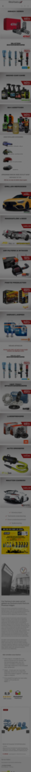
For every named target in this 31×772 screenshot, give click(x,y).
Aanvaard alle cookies (15, 105)
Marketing (6, 95)
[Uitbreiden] (29, 90)
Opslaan (15, 109)
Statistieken (6, 92)
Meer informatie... (21, 82)
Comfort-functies (8, 97)
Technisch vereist (8, 90)
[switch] (2, 92)
